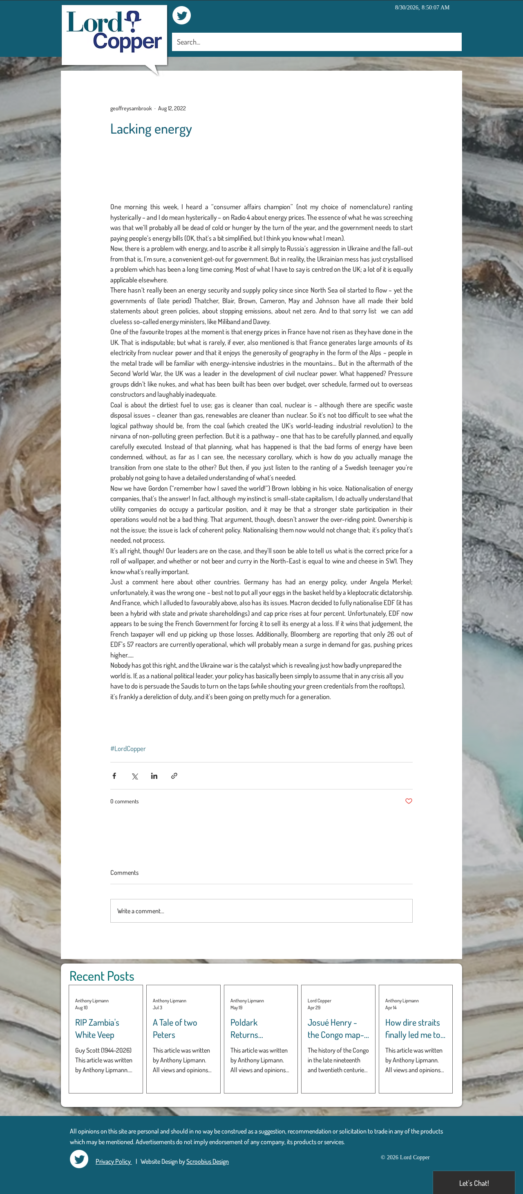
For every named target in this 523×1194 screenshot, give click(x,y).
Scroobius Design (207, 1161)
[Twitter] (181, 15)
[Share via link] (174, 776)
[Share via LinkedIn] (154, 776)
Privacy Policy (114, 1161)
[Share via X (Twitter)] (134, 776)
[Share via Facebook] (114, 776)
